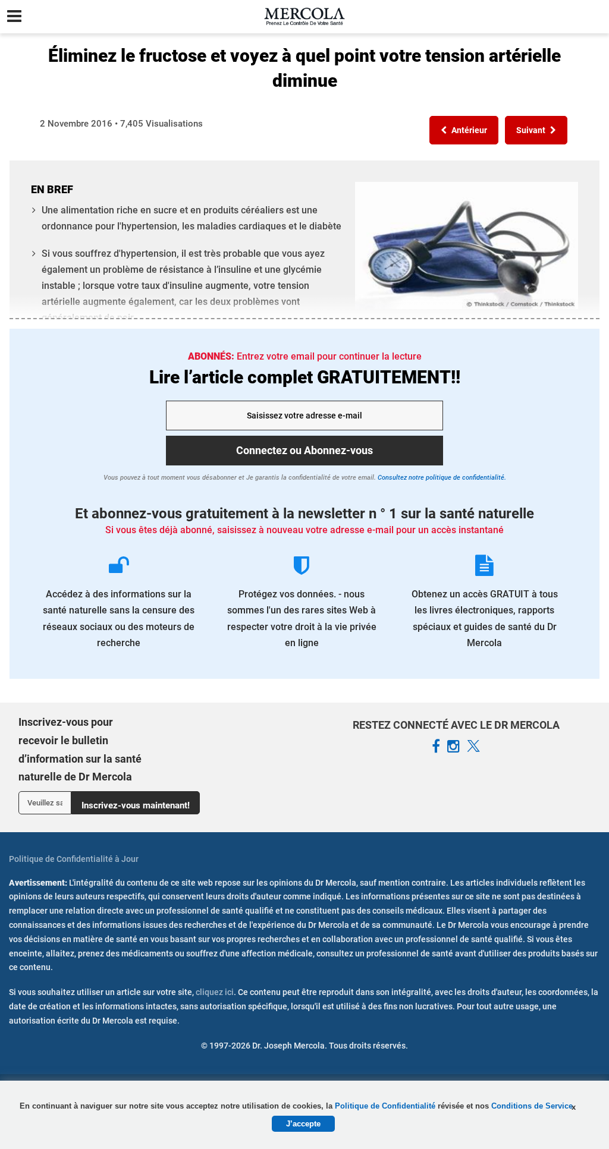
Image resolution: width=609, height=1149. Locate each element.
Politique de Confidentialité (386, 1105)
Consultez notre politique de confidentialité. (441, 477)
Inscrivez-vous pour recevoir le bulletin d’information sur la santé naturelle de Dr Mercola (80, 749)
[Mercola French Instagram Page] (453, 746)
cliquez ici (215, 992)
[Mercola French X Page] (473, 746)
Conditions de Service (532, 1105)
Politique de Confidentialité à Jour (74, 859)
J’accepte (303, 1123)
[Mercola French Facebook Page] (435, 746)
